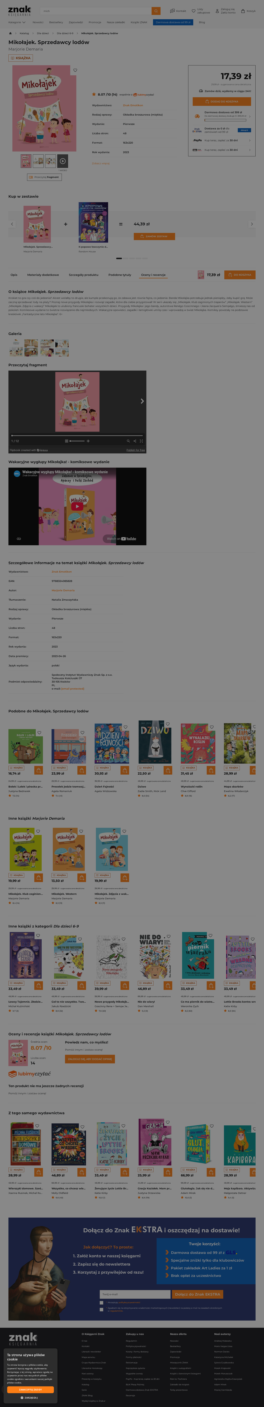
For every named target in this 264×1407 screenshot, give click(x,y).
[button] (30, 1397)
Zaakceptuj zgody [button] (30, 1389)
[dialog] (30, 1375)
